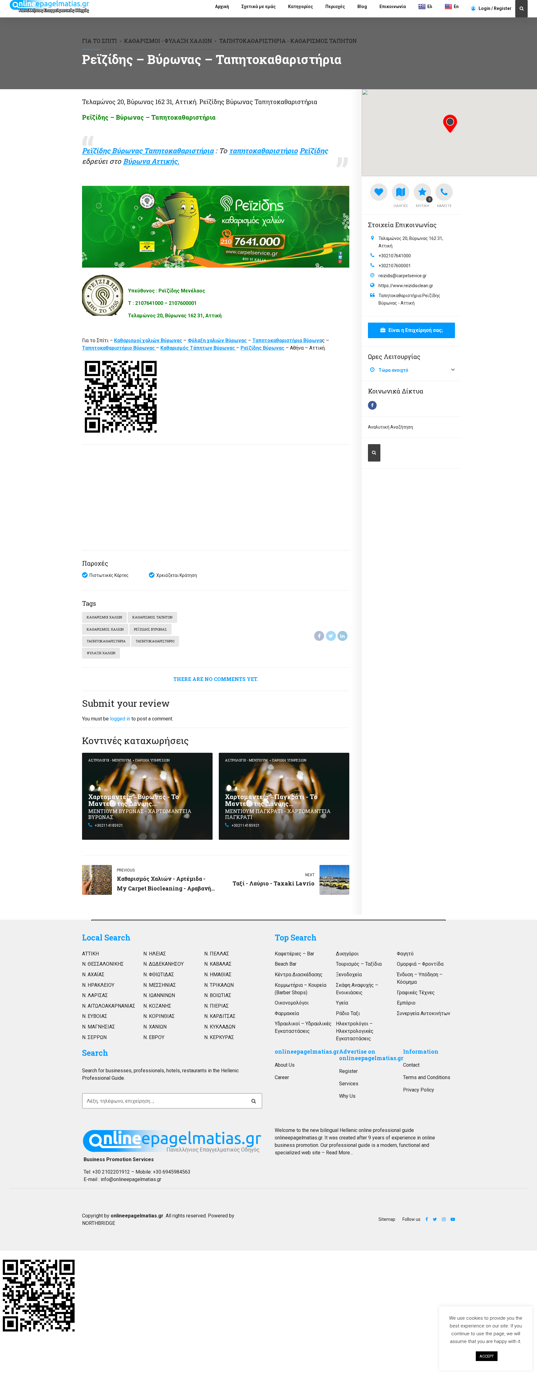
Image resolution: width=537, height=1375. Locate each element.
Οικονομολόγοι (292, 1003)
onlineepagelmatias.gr (307, 1051)
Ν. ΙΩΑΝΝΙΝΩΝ (159, 995)
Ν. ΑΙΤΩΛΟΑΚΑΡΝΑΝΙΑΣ (108, 1006)
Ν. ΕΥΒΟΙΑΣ (94, 1016)
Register (348, 1071)
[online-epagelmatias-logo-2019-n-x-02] (172, 1141)
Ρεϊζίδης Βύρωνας (150, 629)
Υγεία (342, 1003)
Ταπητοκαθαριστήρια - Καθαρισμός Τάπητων (288, 40)
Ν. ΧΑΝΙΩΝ (155, 1027)
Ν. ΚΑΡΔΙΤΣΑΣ (220, 1016)
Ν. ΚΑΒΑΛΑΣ (218, 964)
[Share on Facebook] (319, 636)
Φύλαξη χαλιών (101, 653)
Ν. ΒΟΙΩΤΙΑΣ (217, 995)
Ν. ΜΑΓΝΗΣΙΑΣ (98, 1027)
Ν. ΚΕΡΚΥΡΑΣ (219, 1037)
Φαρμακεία (287, 1013)
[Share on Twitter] (331, 636)
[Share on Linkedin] (342, 636)
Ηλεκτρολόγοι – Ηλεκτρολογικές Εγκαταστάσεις (355, 1031)
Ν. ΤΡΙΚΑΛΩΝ (219, 985)
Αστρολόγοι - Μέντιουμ (109, 760)
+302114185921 (109, 825)
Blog (362, 6)
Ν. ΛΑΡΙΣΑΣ (95, 995)
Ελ (429, 6)
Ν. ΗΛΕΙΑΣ (154, 954)
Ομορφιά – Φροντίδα (420, 964)
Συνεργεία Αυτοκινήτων (423, 1013)
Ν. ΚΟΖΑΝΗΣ (157, 1006)
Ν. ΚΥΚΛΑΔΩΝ (219, 1027)
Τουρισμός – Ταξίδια (359, 964)
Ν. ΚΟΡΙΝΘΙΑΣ (159, 1016)
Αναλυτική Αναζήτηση (390, 427)
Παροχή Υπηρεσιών (152, 760)
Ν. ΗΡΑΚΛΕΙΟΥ (98, 985)
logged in (120, 719)
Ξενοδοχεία (349, 974)
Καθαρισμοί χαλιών (104, 617)
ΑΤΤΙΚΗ (90, 954)
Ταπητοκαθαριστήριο (155, 641)
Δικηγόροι (347, 954)
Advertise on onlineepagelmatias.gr (371, 1054)
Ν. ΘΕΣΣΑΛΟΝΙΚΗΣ (103, 964)
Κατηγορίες (300, 6)
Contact (411, 1065)
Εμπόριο (406, 1003)
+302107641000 (395, 255)
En (456, 6)
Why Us (347, 1096)
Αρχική (222, 6)
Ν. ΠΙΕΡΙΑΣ (216, 1006)
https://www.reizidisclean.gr (406, 285)
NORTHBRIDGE (98, 1223)
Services (348, 1084)
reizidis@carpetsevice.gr (403, 275)
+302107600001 (395, 265)
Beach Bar (285, 964)
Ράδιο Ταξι (348, 1013)
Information (420, 1051)
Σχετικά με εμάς (258, 6)
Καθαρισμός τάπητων (152, 617)
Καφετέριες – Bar (294, 954)
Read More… (339, 1153)
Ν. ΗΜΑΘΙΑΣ (218, 974)
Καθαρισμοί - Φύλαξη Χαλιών (168, 40)
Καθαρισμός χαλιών (105, 629)
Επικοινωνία (392, 6)
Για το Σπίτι (99, 40)
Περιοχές (335, 6)
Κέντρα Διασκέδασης (299, 974)
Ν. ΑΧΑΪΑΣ (93, 974)
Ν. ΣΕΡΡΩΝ (94, 1037)
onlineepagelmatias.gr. (299, 1138)
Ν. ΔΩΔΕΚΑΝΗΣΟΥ (163, 964)
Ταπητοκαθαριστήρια (106, 641)
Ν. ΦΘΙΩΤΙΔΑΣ (158, 974)
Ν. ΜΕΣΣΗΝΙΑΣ (159, 985)
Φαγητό (405, 954)
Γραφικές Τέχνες (416, 993)
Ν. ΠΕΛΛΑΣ (216, 954)
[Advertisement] (215, 497)
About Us (285, 1065)
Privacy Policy (418, 1090)
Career (282, 1077)
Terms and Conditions (426, 1077)
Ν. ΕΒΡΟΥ (153, 1037)
